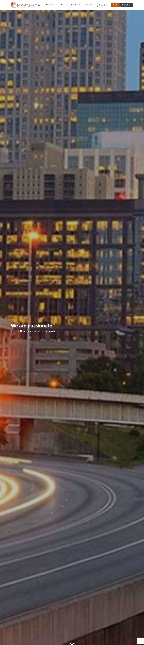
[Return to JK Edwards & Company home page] (25, 5)
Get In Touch (126, 5)
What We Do (62, 5)
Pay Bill (115, 5)
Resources (88, 5)
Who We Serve (75, 5)
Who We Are (50, 5)
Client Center (104, 5)
